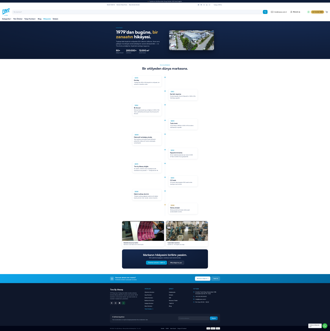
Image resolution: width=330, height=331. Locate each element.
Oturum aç (296, 12)
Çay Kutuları (148, 295)
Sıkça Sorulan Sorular (134, 4)
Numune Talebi (173, 300)
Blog (170, 306)
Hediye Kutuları (149, 303)
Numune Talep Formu (122, 4)
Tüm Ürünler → (149, 309)
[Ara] (265, 12)
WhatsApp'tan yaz (176, 262)
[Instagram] (115, 303)
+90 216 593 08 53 (201, 296)
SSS (170, 297)
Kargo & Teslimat (182, 328)
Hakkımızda (172, 292)
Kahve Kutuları (149, 297)
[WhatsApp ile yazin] (308, 12)
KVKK (167, 328)
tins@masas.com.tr (200, 299)
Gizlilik (162, 328)
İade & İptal (173, 328)
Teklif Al (215, 278)
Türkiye (218, 4)
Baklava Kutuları (149, 300)
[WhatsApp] (123, 303)
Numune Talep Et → (202, 278)
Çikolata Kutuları (149, 292)
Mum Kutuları (148, 306)
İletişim (171, 295)
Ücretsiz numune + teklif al (156, 262)
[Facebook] (111, 303)
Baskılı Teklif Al (111, 4)
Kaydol (214, 318)
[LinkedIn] (119, 303)
